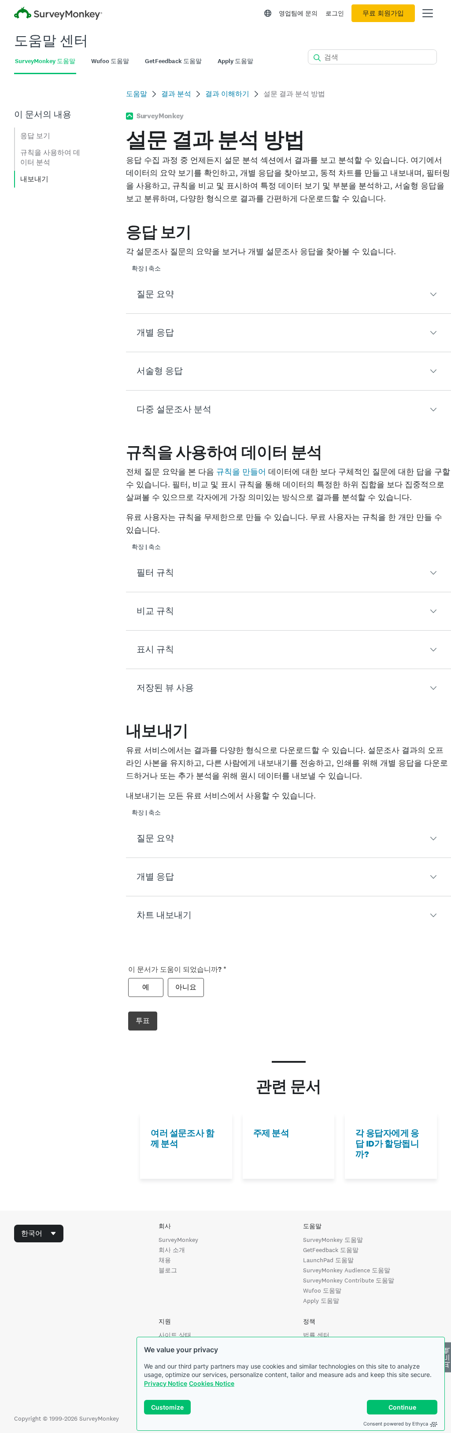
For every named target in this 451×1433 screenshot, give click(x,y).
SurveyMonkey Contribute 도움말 (348, 1280)
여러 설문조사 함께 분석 (182, 1138)
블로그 (168, 1270)
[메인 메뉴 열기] (427, 13)
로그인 (334, 13)
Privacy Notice (165, 1383)
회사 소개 (172, 1250)
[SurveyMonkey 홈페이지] (58, 14)
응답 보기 (35, 135)
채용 (165, 1260)
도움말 (136, 93)
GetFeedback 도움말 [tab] (173, 61)
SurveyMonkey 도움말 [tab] (45, 61)
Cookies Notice (211, 1383)
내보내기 (34, 179)
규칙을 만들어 (241, 471)
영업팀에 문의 (298, 13)
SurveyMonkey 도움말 (333, 1240)
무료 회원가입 (383, 13)
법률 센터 (316, 1335)
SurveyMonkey (178, 1240)
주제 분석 (271, 1133)
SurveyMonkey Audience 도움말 (346, 1270)
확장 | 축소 (146, 268)
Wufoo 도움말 (322, 1290)
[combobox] (38, 1233)
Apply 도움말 (321, 1301)
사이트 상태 (175, 1335)
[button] (288, 294)
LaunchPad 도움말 (328, 1260)
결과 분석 (176, 93)
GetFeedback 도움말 (331, 1250)
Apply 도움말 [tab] (235, 61)
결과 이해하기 (227, 93)
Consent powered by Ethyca (395, 1424)
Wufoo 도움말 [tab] (110, 61)
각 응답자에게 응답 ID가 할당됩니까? (387, 1143)
